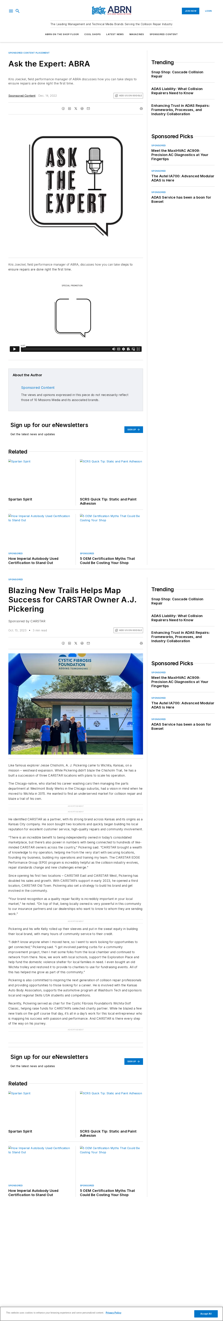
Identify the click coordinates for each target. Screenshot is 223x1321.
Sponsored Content (164, 34)
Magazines (136, 34)
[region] (111, 1314)
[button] (11, 11)
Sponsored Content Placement (29, 52)
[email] (88, 108)
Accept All (206, 1313)
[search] (17, 11)
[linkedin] (69, 108)
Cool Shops (92, 34)
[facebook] (63, 108)
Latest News (115, 34)
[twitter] (76, 108)
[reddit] (82, 108)
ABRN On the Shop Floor (62, 34)
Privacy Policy (113, 1312)
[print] (141, 108)
